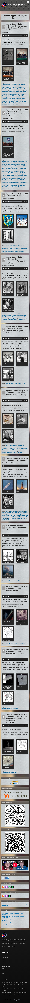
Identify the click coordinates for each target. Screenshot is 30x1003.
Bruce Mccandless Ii (6, 161)
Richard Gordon (21, 98)
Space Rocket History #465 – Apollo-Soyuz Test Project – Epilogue (13, 914)
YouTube (13, 946)
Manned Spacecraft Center (13, 177)
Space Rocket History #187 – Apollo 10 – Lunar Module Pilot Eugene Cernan (17, 329)
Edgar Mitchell (5, 248)
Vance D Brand (9, 186)
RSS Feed (3, 955)
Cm (23, 245)
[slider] (15, 35)
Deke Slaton (23, 84)
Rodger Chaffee (16, 100)
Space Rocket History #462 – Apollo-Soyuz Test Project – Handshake (13, 922)
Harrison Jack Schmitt (19, 90)
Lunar (3, 94)
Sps (5, 251)
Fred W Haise (8, 168)
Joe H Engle (20, 172)
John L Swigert (8, 174)
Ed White (24, 86)
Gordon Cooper (5, 90)
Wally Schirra (22, 102)
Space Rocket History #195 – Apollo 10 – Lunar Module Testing (17, 588)
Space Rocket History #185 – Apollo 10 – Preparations (17, 195)
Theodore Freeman (9, 102)
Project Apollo (8, 98)
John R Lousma (14, 174)
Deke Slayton (5, 86)
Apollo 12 (7, 245)
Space (20, 101)
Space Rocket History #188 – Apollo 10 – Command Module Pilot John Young (17, 392)
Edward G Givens (23, 165)
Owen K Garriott (23, 97)
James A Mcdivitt (15, 91)
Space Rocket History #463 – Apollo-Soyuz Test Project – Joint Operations (14, 920)
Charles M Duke (21, 161)
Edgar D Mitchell (8, 165)
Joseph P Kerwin (18, 93)
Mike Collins (12, 95)
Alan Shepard (13, 83)
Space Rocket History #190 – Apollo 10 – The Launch (17, 459)
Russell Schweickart (23, 182)
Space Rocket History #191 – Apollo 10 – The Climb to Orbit (16, 527)
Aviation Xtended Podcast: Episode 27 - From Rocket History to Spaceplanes (14, 904)
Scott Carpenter (11, 101)
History (25, 90)
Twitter (8, 946)
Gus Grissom (11, 90)
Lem (15, 250)
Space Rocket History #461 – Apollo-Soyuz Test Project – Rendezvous (13, 925)
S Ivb (19, 319)
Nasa (23, 95)
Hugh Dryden (9, 91)
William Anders (14, 104)
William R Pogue (12, 188)
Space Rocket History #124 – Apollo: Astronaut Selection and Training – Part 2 (16, 27)
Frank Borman (10, 88)
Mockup (17, 95)
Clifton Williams (5, 84)
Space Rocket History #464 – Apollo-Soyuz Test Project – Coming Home (13, 917)
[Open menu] (28, 2)
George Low (17, 248)
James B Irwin (5, 172)
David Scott (17, 84)
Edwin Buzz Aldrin (13, 87)
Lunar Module (8, 94)
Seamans (16, 101)
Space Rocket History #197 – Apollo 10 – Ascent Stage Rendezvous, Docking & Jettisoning (17, 717)
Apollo (17, 83)
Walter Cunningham (6, 104)
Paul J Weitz (17, 179)
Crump (11, 643)
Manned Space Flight (15, 94)
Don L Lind (8, 164)
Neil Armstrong (14, 178)
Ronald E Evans (15, 182)
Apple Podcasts (5, 957)
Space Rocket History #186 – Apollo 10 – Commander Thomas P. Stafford (15, 260)
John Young (12, 93)
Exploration (4, 88)
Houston (4, 91)
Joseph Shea (24, 93)
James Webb (22, 91)
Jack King (14, 515)
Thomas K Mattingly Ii (18, 185)
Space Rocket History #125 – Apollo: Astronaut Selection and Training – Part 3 (17, 113)
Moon (20, 95)
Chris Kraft (20, 245)
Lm (17, 250)
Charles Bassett (22, 83)
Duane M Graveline (17, 86)
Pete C (3, 98)
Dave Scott (12, 247)
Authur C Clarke (21, 511)
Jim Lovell (16, 172)
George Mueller (20, 88)
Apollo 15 (12, 245)
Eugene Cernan (21, 87)
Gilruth (25, 88)
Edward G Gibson (5, 87)
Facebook (3, 946)
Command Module (6, 247)
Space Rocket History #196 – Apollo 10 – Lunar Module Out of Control (17, 651)
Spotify (3, 961)
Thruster (15, 251)
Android (3, 959)
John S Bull (20, 174)
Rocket (10, 100)
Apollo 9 (15, 245)
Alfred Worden (19, 160)
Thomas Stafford (9, 251)
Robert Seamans (5, 100)
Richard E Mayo (15, 98)
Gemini (15, 88)
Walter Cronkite (20, 251)
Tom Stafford (16, 102)
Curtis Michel (12, 84)
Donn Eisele (10, 86)
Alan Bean (8, 83)
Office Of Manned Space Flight (13, 97)
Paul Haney (15, 708)
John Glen (7, 93)
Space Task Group (19, 184)
